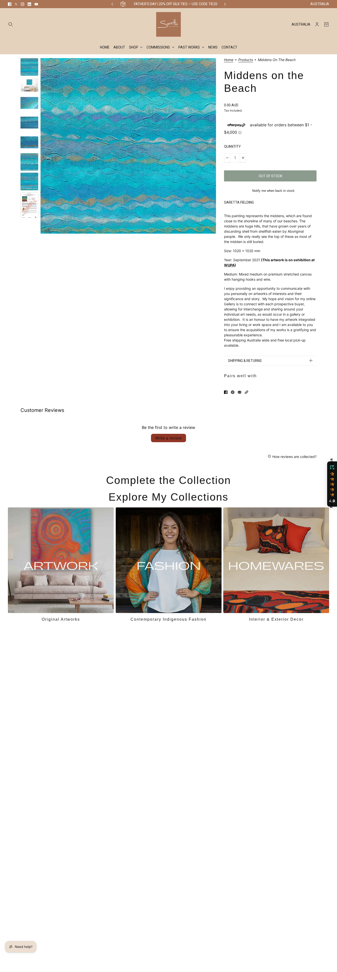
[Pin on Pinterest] (232, 392)
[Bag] (326, 24)
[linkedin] (29, 4)
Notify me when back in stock (273, 191)
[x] (16, 4)
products (245, 60)
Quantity (232, 146)
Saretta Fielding (239, 202)
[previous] (112, 4)
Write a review (168, 438)
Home (228, 60)
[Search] (10, 24)
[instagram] (22, 4)
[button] (246, 392)
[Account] (317, 24)
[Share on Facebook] (225, 392)
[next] (225, 4)
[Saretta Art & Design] (168, 24)
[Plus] (243, 157)
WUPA (229, 265)
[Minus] (227, 157)
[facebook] (9, 4)
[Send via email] (239, 392)
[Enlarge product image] (128, 146)
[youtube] (36, 4)
